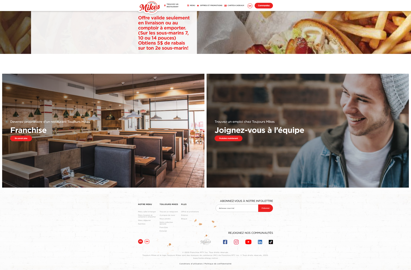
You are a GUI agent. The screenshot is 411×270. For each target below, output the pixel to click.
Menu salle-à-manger (147, 212)
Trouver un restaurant (169, 212)
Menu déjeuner (144, 220)
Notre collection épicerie (166, 223)
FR (140, 241)
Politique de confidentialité (218, 264)
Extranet (163, 231)
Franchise (164, 227)
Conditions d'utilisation (191, 264)
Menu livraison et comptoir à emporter (147, 216)
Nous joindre (165, 219)
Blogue (184, 219)
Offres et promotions (190, 212)
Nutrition (141, 224)
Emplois (184, 215)
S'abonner (266, 208)
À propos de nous (167, 215)
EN (250, 6)
